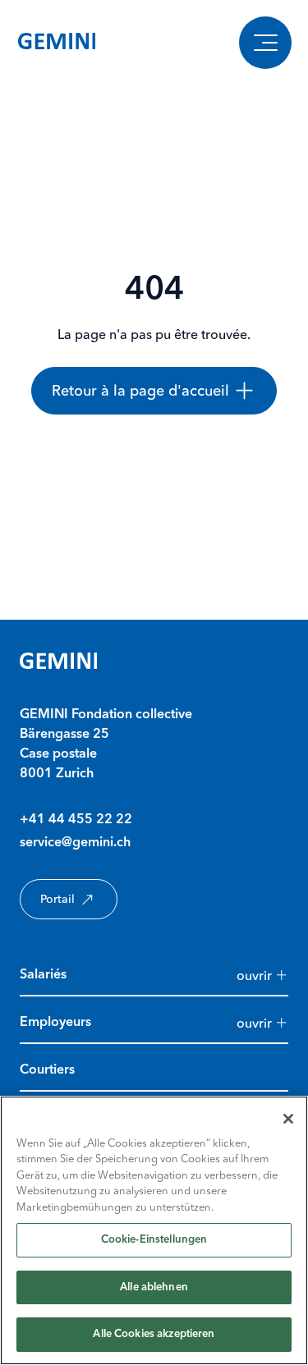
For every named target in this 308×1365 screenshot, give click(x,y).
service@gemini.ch (75, 843)
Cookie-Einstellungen (154, 1239)
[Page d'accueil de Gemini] (56, 43)
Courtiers (47, 1070)
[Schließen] (288, 1119)
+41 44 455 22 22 (76, 820)
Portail (57, 898)
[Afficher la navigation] (265, 42)
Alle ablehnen (154, 1287)
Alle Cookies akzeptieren (153, 1334)
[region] (154, 1230)
